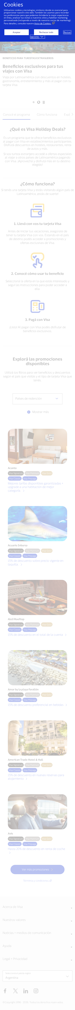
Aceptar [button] (16, 32)
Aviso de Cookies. (42, 23)
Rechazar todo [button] (46, 32)
